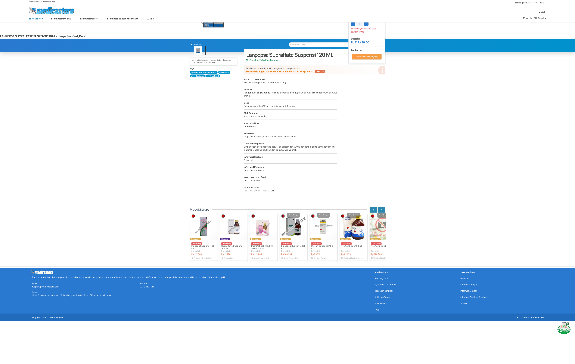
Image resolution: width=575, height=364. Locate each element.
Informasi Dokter (89, 18)
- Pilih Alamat (538, 18)
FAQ (542, 2)
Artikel (150, 18)
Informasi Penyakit (61, 18)
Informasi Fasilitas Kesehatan (122, 18)
